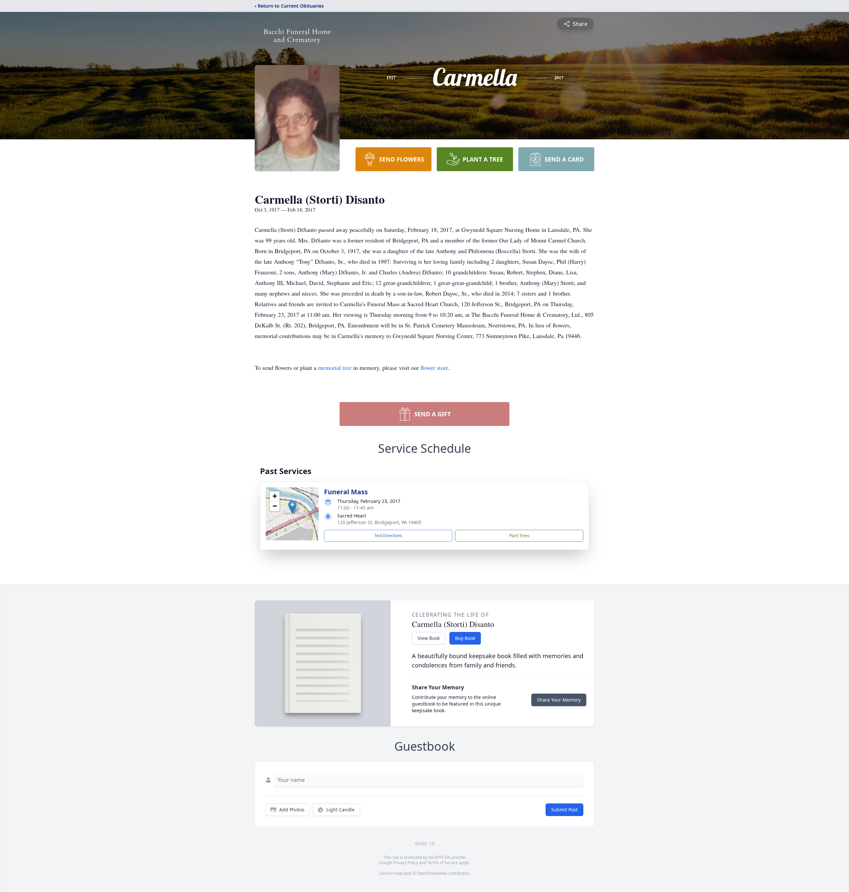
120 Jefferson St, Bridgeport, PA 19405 (379, 522)
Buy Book (465, 638)
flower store (434, 368)
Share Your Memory (559, 700)
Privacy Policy (405, 862)
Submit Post (564, 809)
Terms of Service (442, 862)
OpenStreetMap (431, 873)
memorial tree (335, 368)
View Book (429, 638)
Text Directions (388, 535)
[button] (292, 507)
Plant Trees (519, 535)
